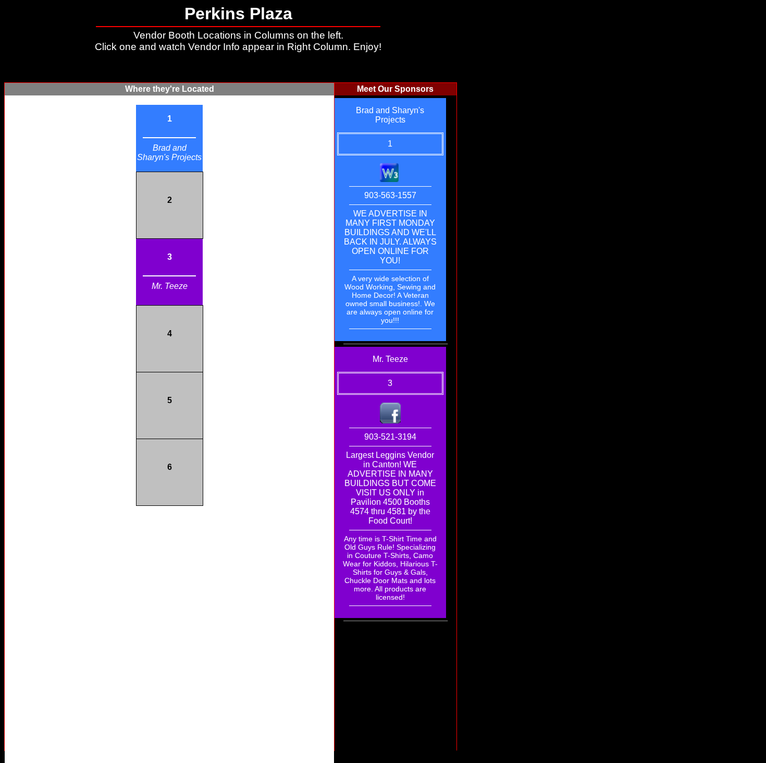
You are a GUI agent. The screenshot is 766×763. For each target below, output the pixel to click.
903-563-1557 (390, 195)
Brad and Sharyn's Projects (169, 152)
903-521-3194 (390, 436)
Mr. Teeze (170, 286)
